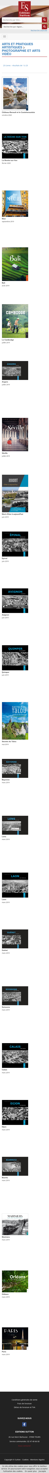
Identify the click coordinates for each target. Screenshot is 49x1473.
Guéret (5, 950)
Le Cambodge (8, 340)
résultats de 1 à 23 (20, 65)
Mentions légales (37, 1459)
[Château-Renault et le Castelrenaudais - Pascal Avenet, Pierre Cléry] (15, 93)
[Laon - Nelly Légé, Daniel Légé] (15, 885)
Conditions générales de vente (24, 1400)
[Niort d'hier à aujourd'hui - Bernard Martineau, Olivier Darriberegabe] (15, 493)
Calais (4, 1070)
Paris (4, 1352)
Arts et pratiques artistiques (17, 45)
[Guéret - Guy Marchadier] (15, 939)
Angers (5, 382)
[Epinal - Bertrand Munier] (15, 544)
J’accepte (42, 1471)
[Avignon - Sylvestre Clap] (15, 600)
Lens (4, 837)
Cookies (25, 1459)
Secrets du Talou (9, 741)
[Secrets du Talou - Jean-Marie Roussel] (15, 720)
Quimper (5, 672)
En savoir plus (31, 1471)
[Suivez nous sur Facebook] (24, 1424)
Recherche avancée (39, 30)
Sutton (18, 1459)
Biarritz (5, 1178)
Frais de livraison (24, 1403)
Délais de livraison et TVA (24, 1407)
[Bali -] (15, 264)
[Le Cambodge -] (15, 321)
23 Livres (7, 65)
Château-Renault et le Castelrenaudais (18, 112)
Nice (4, 219)
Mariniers (6, 1237)
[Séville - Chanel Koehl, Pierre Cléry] (15, 434)
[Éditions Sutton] (24, 9)
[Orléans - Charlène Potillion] (15, 1281)
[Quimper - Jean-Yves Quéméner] (15, 657)
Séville (5, 453)
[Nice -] (15, 203)
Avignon (5, 615)
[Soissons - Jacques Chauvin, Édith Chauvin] (15, 995)
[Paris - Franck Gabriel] (15, 1338)
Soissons (6, 1007)
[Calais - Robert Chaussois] (15, 1055)
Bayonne (6, 780)
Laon (4, 899)
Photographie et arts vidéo (21, 52)
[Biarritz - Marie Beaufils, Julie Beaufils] (15, 1166)
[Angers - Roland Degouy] (15, 370)
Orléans (5, 1294)
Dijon (4, 1127)
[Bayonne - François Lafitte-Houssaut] (15, 768)
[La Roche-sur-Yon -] (15, 146)
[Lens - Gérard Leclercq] (15, 825)
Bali (3, 283)
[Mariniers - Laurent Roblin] (15, 1224)
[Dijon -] (15, 1112)
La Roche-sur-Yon (9, 160)
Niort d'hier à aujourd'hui (12, 514)
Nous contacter (24, 1446)
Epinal (4, 558)
